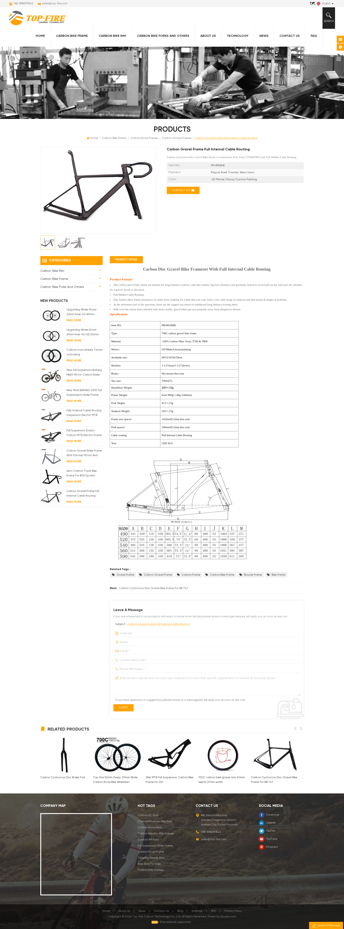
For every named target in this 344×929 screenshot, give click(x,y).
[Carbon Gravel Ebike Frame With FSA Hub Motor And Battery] (51, 457)
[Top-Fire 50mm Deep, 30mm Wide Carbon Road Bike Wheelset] (64, 755)
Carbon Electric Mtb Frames (156, 833)
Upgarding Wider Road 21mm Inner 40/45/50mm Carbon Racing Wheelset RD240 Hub (82, 333)
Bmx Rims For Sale (149, 864)
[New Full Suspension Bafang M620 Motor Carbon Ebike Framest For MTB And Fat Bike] (51, 376)
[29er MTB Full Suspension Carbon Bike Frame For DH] (117, 755)
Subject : (152, 624)
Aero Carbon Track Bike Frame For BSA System (81, 473)
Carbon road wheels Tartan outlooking (84, 352)
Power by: (222, 916)
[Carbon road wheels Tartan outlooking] (51, 356)
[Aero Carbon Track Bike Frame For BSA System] (51, 477)
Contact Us (290, 36)
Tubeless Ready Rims (151, 858)
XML (213, 911)
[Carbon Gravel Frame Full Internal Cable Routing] (51, 497)
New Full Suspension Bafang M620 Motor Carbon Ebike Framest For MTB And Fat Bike (84, 373)
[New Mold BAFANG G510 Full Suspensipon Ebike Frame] (51, 396)
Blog (180, 911)
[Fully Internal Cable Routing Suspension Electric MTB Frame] (51, 416)
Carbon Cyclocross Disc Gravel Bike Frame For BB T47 (153, 588)
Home (40, 36)
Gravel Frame (125, 574)
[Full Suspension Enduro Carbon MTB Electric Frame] (51, 436)
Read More (73, 320)
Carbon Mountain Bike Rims (155, 821)
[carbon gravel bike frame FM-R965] (275, 755)
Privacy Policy (233, 911)
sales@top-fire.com (54, 3)
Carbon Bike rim (112, 36)
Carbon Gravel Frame (158, 574)
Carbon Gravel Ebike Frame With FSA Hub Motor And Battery (84, 453)
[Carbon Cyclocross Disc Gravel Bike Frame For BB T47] (222, 755)
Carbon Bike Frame (72, 36)
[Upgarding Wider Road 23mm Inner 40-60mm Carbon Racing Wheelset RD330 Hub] (51, 316)
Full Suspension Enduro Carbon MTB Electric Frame (84, 433)
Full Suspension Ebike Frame (155, 845)
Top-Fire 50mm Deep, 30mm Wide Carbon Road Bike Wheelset (62, 779)
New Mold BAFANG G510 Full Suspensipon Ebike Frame (84, 392)
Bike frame (278, 574)
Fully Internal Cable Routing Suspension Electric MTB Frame (83, 413)
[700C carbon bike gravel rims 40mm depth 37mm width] (170, 755)
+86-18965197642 (23, 3)
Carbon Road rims (150, 827)
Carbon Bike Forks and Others (163, 36)
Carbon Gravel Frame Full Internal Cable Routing (158, 624)
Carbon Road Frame (151, 851)
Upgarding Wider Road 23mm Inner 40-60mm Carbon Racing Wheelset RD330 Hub (82, 312)
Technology (238, 36)
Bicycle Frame (253, 574)
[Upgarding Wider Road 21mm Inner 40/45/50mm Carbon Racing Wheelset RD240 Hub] (51, 336)
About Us (208, 36)
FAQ (314, 36)
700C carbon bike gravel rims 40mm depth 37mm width (169, 779)
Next (301, 728)
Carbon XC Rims (148, 815)
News (264, 36)
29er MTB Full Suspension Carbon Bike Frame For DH (117, 779)
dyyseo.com (228, 916)
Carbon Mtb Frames (151, 870)
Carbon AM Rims (148, 839)
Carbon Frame (191, 574)
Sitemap (197, 911)
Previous (295, 728)
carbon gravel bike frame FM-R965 (272, 777)
